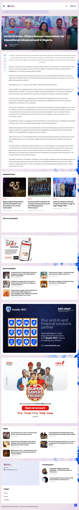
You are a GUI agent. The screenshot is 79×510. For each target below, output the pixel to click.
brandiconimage (32, 506)
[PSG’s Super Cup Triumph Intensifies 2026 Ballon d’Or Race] (8, 12)
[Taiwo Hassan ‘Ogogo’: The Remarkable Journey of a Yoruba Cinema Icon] (43, 275)
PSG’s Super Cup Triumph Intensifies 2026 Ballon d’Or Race (28, 12)
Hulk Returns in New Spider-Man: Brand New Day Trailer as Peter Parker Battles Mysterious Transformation (23, 443)
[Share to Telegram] (4, 67)
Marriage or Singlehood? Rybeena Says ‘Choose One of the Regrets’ (61, 282)
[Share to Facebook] (4, 55)
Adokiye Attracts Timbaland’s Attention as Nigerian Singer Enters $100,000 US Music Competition (24, 274)
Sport (4, 11)
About (6, 496)
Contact (6, 500)
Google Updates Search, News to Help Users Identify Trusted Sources (61, 478)
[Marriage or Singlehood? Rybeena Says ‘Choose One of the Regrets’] (43, 284)
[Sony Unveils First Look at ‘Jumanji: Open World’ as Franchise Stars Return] (6, 435)
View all (74, 174)
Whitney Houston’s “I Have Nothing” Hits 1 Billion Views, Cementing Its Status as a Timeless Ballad (24, 452)
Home (6, 32)
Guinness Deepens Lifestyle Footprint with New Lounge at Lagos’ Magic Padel (64, 204)
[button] (4, 71)
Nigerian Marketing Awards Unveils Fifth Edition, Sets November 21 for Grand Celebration (13, 205)
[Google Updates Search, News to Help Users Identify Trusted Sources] (45, 480)
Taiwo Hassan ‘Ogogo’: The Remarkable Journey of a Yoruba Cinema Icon (61, 273)
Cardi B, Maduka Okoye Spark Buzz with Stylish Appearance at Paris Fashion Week (62, 433)
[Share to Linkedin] (4, 64)
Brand (11, 32)
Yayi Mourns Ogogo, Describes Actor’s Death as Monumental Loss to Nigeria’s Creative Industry (23, 283)
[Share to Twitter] (4, 58)
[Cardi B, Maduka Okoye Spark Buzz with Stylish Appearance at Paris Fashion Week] (43, 435)
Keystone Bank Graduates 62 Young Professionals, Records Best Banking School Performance (39, 205)
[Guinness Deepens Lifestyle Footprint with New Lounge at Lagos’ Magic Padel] (64, 187)
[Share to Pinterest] (4, 61)
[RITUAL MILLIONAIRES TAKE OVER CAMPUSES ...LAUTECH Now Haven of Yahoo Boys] (45, 471)
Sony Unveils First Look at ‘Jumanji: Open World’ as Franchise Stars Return (24, 433)
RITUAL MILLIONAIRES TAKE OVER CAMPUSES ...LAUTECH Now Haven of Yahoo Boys (61, 470)
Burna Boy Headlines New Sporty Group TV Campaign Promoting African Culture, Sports (62, 443)
